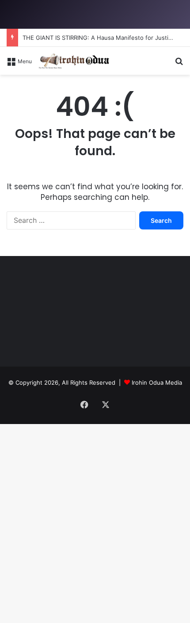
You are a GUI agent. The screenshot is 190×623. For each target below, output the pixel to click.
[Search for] (179, 64)
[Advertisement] (95, 174)
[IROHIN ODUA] (73, 61)
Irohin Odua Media (157, 382)
